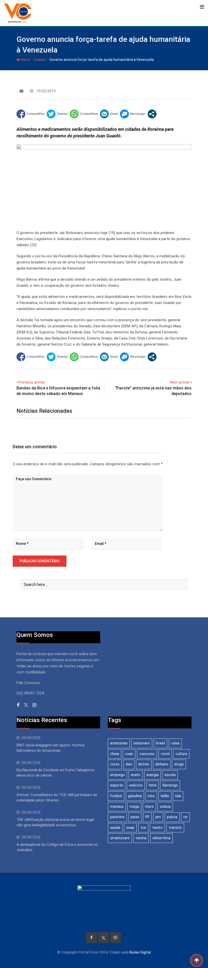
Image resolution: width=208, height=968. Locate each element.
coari (129, 754)
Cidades (39, 60)
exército (136, 785)
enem (135, 775)
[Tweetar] (57, 114)
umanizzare (120, 838)
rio (185, 817)
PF (147, 817)
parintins (117, 817)
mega (134, 806)
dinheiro (161, 764)
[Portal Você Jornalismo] (21, 91)
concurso (147, 754)
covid (165, 754)
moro (149, 806)
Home (25, 60)
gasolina (135, 796)
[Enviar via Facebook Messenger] (133, 114)
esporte (116, 785)
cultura (181, 754)
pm (158, 817)
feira (152, 785)
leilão (165, 796)
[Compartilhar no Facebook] (30, 114)
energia (152, 775)
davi (129, 764)
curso (114, 764)
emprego (117, 775)
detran (143, 764)
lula (178, 796)
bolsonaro (142, 743)
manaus (117, 806)
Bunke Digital (140, 952)
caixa (175, 743)
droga (179, 764)
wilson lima (161, 838)
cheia (114, 754)
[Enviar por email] (109, 114)
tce (143, 828)
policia (172, 817)
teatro (157, 828)
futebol (116, 796)
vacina (141, 838)
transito (175, 828)
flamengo (170, 785)
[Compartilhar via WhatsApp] (84, 114)
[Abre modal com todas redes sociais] (152, 114)
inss (151, 796)
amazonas (119, 743)
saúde (115, 828)
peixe (135, 817)
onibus (165, 806)
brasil (160, 743)
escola (170, 775)
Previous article (32, 382)
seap (130, 828)
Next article (179, 382)
